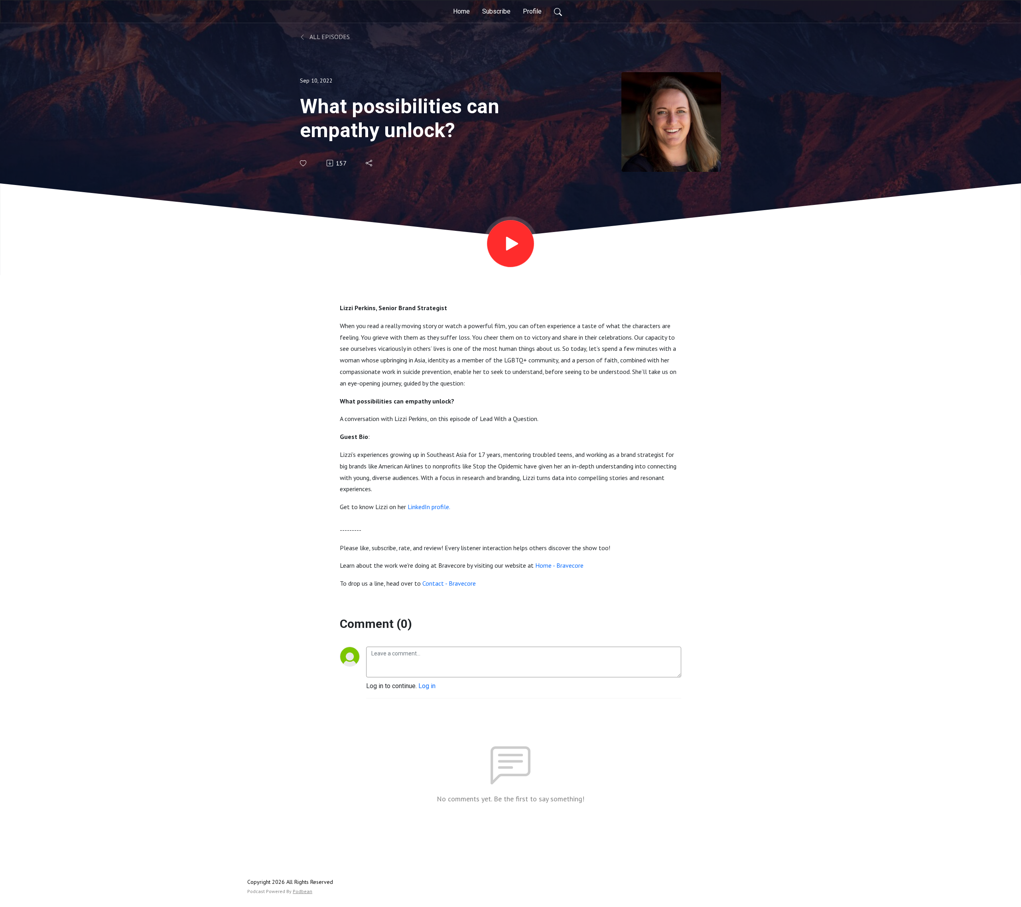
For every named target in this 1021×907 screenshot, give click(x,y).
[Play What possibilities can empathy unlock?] (510, 243)
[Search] (558, 12)
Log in (427, 686)
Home (461, 11)
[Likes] (303, 163)
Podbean (302, 891)
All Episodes (329, 37)
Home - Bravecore (559, 565)
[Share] (369, 163)
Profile (532, 11)
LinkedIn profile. (429, 507)
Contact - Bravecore (449, 583)
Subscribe (496, 11)
